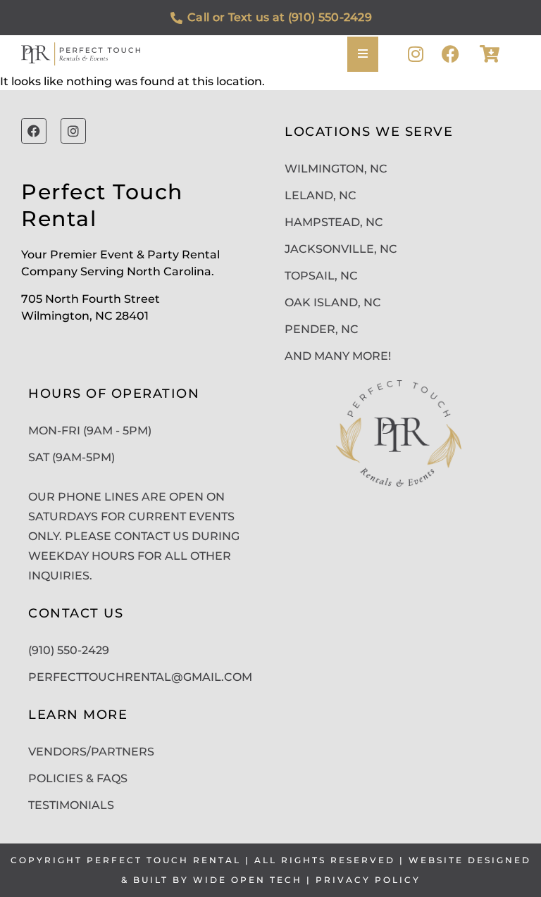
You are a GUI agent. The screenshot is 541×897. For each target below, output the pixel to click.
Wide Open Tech (247, 879)
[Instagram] (415, 54)
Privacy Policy (368, 879)
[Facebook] (450, 54)
